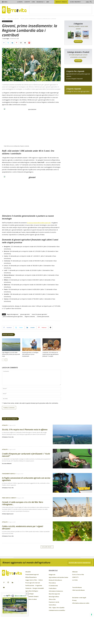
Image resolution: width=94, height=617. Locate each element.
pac (78, 75)
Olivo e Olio (52, 599)
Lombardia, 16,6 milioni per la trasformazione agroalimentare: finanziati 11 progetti (51, 354)
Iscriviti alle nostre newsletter (80, 563)
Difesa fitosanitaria (31, 577)
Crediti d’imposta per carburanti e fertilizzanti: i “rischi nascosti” (26, 454)
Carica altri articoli (46, 547)
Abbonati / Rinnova (61, 2)
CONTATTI (27, 2)
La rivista (20, 2)
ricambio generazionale (43, 316)
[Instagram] (8, 582)
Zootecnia (28, 588)
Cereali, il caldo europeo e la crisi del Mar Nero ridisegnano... (22, 503)
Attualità (4, 425)
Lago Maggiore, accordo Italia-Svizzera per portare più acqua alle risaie (11, 354)
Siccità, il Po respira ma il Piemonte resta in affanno (24, 429)
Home (3, 18)
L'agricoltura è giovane (13, 18)
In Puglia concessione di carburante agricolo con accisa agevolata (26, 479)
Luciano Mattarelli (7, 463)
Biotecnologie (29, 594)
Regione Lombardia (30, 316)
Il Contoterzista (53, 585)
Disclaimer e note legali (79, 597)
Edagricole (40, 2)
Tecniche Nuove (77, 587)
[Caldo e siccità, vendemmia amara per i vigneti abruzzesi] (72, 535)
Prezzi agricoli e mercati (9, 498)
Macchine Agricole (54, 594)
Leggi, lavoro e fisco (31, 580)
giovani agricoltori (25, 314)
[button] (89, 2)
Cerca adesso (78, 60)
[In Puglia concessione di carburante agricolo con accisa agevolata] (72, 487)
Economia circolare (31, 599)
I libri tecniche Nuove (78, 590)
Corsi (33, 2)
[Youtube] (4, 587)
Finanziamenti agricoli (8, 473)
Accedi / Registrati (75, 2)
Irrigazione (38, 585)
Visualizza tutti (78, 41)
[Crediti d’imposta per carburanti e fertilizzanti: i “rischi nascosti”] (72, 463)
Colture (40, 580)
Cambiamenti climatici (32, 596)
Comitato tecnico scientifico (57, 610)
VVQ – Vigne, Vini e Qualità (56, 607)
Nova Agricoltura (54, 596)
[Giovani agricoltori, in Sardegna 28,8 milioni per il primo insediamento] (31, 344)
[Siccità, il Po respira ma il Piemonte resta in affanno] (72, 439)
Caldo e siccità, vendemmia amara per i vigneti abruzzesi (22, 527)
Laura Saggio (6, 38)
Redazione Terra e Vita (8, 437)
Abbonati (75, 572)
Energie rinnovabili (38, 588)
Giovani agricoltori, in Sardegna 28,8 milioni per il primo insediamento (30, 354)
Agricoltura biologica (31, 591)
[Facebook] (4, 582)
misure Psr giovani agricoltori (39, 314)
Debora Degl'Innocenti (8, 513)
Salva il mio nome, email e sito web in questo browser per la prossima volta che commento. (31, 403)
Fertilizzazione (29, 585)
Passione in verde (54, 602)
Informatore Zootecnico (56, 591)
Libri (47, 2)
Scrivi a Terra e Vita (78, 574)
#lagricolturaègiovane (12, 314)
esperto (78, 90)
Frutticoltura (52, 588)
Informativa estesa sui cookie (80, 603)
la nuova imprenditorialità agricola (38, 223)
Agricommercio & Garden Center (58, 577)
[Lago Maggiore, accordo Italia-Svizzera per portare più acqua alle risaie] (11, 344)
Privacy (74, 600)
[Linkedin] (12, 582)
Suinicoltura (52, 605)
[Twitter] (17, 581)
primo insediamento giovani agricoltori (13, 316)
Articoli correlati (8, 335)
